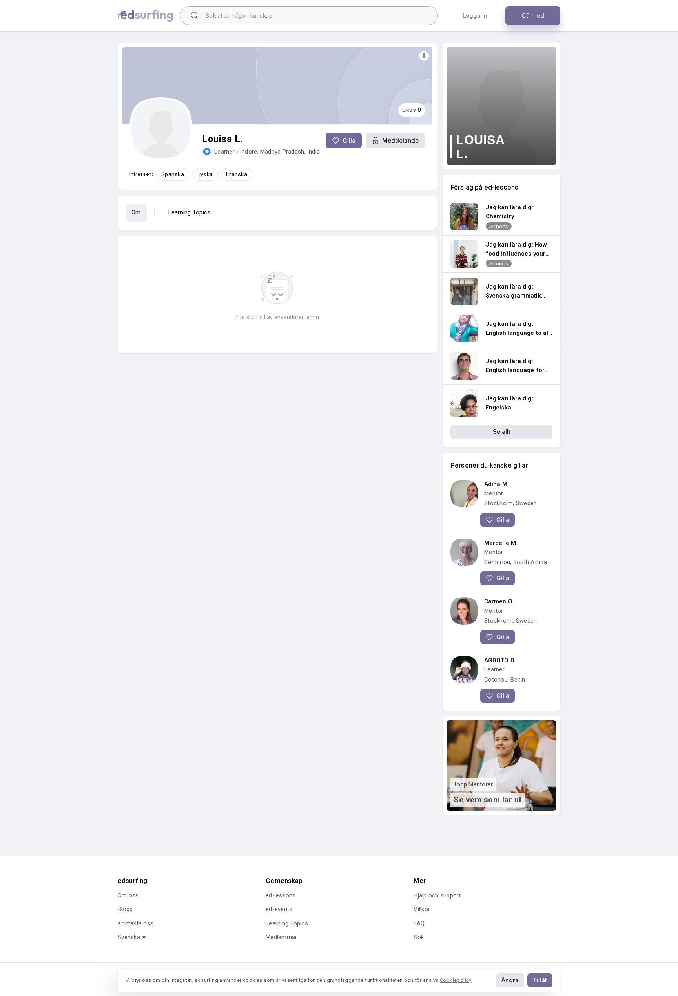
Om (136, 212)
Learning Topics (189, 212)
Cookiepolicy (456, 980)
